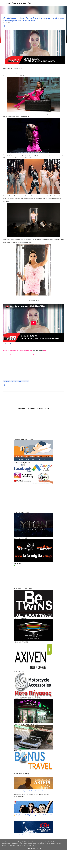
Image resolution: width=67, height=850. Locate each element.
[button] (4, 26)
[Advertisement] (33, 368)
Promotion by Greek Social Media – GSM (14, 354)
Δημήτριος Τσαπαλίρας (9, 350)
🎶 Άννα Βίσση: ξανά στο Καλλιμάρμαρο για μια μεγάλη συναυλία (31, 835)
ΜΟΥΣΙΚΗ (14, 381)
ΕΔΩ (44, 350)
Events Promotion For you (42, 354)
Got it (39, 848)
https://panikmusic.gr (10, 343)
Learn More (31, 848)
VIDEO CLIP (25, 381)
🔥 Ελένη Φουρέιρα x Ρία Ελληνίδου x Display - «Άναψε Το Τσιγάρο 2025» (33, 815)
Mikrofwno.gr (30, 354)
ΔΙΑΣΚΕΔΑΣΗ (7, 381)
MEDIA (19, 381)
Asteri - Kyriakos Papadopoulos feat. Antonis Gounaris (28, 791)
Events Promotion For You (18, 3)
